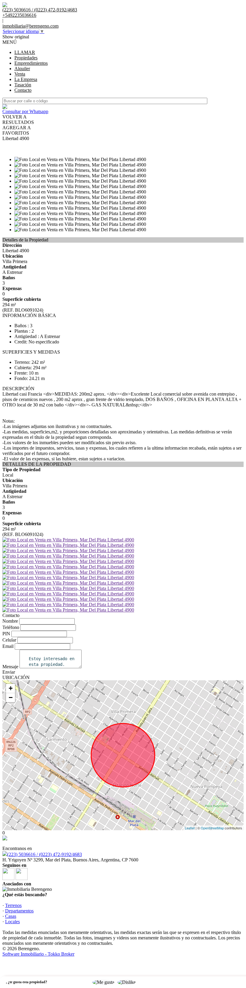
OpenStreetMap (212, 827)
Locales (12, 921)
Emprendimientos (31, 63)
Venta (19, 73)
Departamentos (19, 910)
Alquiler (22, 68)
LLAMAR (24, 52)
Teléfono (10, 627)
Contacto (23, 90)
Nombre (10, 621)
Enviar (8, 672)
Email (8, 646)
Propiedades (26, 57)
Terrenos (13, 905)
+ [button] (11, 688)
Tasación (22, 84)
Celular (9, 639)
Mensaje (10, 666)
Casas (10, 916)
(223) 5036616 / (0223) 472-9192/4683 (44, 854)
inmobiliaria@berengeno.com (30, 25)
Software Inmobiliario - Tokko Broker (38, 954)
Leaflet (190, 827)
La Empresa (25, 79)
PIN (6, 633)
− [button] (11, 697)
